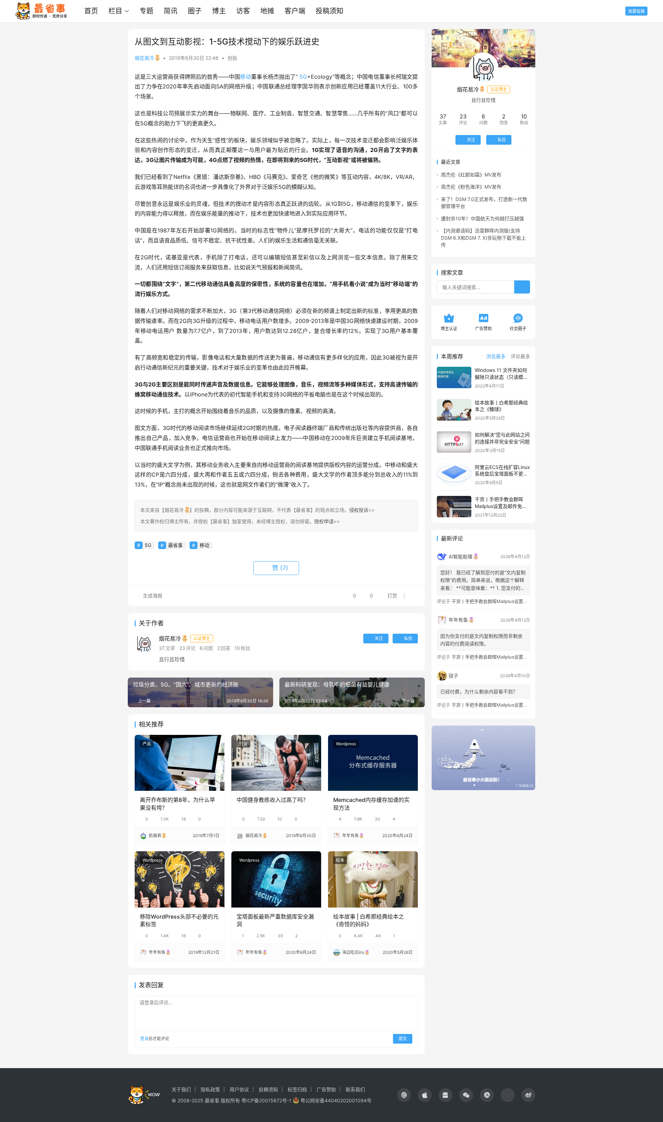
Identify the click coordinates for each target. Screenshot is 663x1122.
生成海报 (152, 595)
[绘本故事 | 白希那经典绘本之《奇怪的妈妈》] (373, 879)
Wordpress (346, 743)
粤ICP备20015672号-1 (266, 1100)
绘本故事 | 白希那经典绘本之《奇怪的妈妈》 (368, 920)
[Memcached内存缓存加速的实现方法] (373, 763)
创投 (232, 58)
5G (303, 76)
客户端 (295, 11)
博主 (219, 11)
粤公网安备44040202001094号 (336, 1100)
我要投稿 (636, 11)
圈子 (195, 11)
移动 (245, 76)
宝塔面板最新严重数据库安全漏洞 (275, 920)
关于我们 (181, 1089)
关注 (379, 638)
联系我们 (355, 1089)
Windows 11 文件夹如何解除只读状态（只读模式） (501, 376)
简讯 (170, 11)
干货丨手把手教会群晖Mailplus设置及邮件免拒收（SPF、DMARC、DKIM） (528, 601)
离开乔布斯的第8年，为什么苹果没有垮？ (177, 803)
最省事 (175, 545)
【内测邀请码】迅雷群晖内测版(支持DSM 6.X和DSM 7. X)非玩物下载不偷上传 (483, 238)
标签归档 (297, 1089)
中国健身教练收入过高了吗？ (272, 799)
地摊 (267, 11)
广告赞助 (326, 1089)
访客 (243, 11)
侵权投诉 (358, 510)
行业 (243, 743)
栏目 (115, 11)
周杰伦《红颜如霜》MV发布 (471, 174)
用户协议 (239, 1089)
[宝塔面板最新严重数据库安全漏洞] (276, 879)
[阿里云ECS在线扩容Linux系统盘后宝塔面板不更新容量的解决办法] (454, 474)
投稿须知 (329, 11)
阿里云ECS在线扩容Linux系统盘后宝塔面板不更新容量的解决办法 (502, 473)
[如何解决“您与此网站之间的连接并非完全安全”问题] (454, 442)
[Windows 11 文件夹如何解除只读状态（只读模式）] (454, 378)
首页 (91, 11)
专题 (146, 11)
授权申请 (324, 521)
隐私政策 (210, 1089)
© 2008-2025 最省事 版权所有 (206, 1100)
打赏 (387, 593)
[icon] (404, 1095)
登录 (144, 1038)
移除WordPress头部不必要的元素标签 (179, 920)
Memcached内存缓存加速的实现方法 (371, 803)
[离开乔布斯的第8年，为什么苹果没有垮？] (179, 763)
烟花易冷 (144, 58)
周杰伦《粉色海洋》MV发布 (471, 187)
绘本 (340, 860)
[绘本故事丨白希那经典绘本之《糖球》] (454, 410)
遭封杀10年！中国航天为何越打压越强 (482, 218)
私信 (408, 638)
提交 (402, 1038)
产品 (147, 743)
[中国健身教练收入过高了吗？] (276, 763)
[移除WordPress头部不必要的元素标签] (179, 879)
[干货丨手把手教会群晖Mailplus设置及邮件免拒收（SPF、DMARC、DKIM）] (454, 507)
